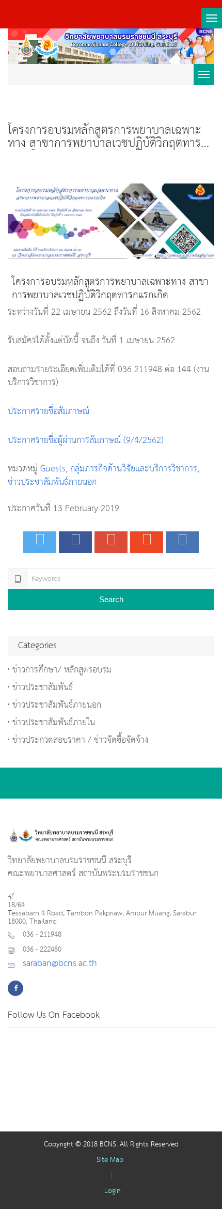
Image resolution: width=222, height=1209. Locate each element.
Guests (53, 469)
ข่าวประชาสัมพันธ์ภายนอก (52, 483)
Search (111, 599)
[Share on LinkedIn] (182, 542)
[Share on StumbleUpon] (146, 542)
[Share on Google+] (111, 542)
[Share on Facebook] (75, 542)
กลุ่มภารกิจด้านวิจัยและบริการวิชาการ (133, 469)
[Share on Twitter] (39, 542)
